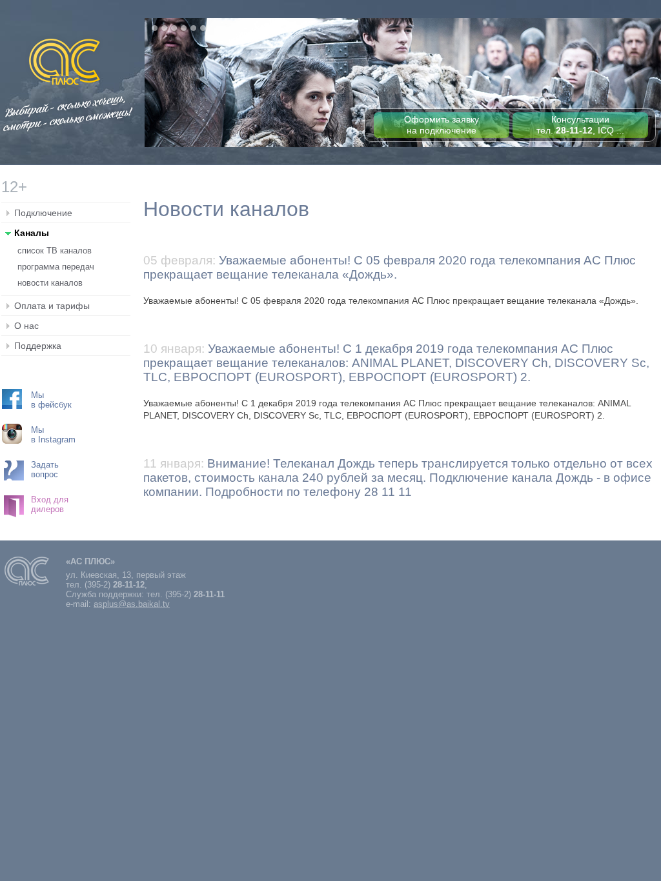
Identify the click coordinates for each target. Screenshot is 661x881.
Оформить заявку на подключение (441, 124)
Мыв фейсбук (51, 400)
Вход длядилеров (49, 504)
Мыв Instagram (53, 434)
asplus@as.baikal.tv (132, 604)
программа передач (55, 267)
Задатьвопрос (45, 469)
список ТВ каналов (54, 250)
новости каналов (50, 283)
